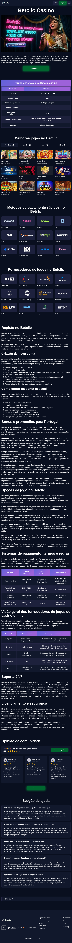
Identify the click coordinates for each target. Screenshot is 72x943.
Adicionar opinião (59, 750)
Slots (61, 145)
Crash (43, 145)
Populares (8, 145)
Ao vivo (25, 145)
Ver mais (36, 788)
